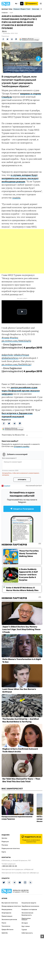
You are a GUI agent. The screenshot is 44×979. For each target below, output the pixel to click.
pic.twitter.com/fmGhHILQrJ (16, 364)
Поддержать (32, 3)
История (25, 923)
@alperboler (8, 354)
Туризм (24, 930)
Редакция (5, 841)
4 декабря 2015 (33, 347)
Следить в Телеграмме (23, 509)
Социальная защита (29, 903)
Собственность (27, 933)
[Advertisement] (22, 251)
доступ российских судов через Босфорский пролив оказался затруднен (21, 390)
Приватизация (7, 916)
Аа (22, 3)
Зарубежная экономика (30, 906)
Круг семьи (26, 926)
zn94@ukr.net (28, 869)
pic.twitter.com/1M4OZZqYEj (16, 340)
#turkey (14, 337)
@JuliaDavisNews (10, 358)
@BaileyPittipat (21, 354)
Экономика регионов (9, 919)
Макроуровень (7, 909)
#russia (5, 337)
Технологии (6, 926)
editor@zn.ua (34, 873)
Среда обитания (7, 929)
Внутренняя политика (10, 903)
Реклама (5, 845)
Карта (4, 852)
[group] (22, 57)
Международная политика (11, 906)
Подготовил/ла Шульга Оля (13, 435)
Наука (4, 923)
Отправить (22, 479)
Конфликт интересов (29, 909)
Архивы (4, 838)
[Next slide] (40, 9)
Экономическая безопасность (27, 914)
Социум (24, 920)
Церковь (5, 933)
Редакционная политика (11, 848)
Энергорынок (6, 913)
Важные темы (7, 9)
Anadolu (16, 197)
